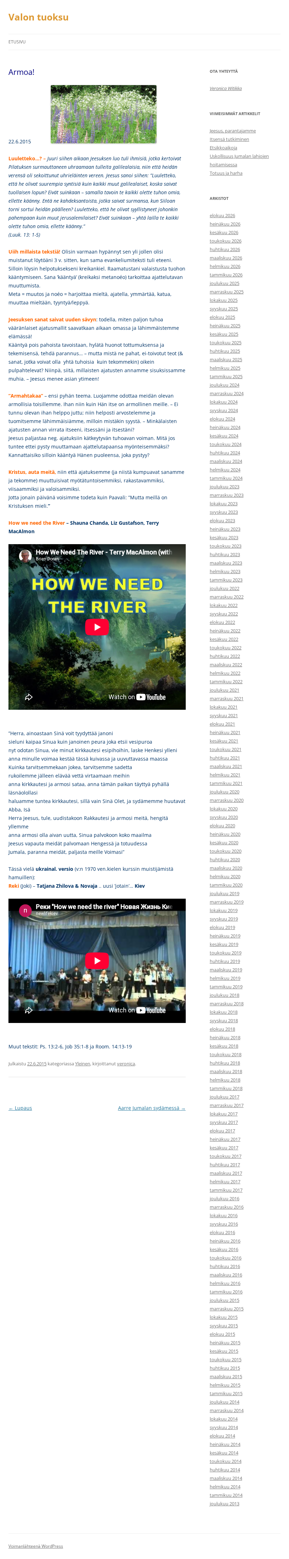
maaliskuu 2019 (226, 969)
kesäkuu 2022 (224, 639)
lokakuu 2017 (224, 1114)
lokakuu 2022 (224, 605)
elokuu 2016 (222, 1232)
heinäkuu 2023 (225, 529)
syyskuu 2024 (224, 410)
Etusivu (17, 42)
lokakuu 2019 (224, 910)
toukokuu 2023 (225, 546)
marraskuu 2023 (227, 495)
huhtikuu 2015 (225, 1368)
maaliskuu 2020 (226, 868)
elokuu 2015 (222, 1334)
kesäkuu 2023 (224, 537)
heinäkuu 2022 (225, 630)
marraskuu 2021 (227, 698)
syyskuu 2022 (224, 614)
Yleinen (82, 1063)
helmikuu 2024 (225, 469)
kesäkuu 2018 (224, 1046)
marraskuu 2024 (227, 393)
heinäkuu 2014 (225, 1444)
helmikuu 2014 (225, 1486)
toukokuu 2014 (225, 1461)
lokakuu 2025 (224, 300)
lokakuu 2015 (224, 1317)
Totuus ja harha (226, 173)
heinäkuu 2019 (225, 936)
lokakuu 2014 (224, 1419)
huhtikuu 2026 (225, 249)
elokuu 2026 (222, 215)
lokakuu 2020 (224, 808)
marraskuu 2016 (227, 1207)
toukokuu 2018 (225, 1054)
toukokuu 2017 (225, 1156)
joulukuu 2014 (224, 1402)
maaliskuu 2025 (226, 359)
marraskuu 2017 (227, 1105)
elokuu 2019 (222, 927)
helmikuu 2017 (225, 1181)
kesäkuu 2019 (224, 944)
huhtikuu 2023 (225, 554)
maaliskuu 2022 (226, 664)
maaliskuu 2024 (226, 461)
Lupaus (20, 1108)
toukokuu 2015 (225, 1359)
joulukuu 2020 (224, 792)
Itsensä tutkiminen (229, 139)
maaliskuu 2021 (226, 766)
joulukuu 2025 (224, 283)
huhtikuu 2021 (225, 758)
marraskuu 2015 (227, 1308)
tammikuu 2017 (226, 1190)
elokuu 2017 (222, 1130)
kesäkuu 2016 (224, 1249)
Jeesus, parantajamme (233, 130)
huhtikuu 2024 (225, 453)
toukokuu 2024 (225, 444)
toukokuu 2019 (225, 953)
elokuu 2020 (222, 825)
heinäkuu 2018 (225, 1037)
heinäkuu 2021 (225, 732)
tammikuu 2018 (226, 1088)
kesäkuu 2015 (224, 1351)
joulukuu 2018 (224, 995)
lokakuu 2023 (224, 503)
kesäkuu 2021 (224, 741)
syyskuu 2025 (224, 308)
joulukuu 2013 (224, 1503)
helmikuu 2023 (225, 571)
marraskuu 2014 (227, 1410)
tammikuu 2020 (226, 885)
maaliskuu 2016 (226, 1275)
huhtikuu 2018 (225, 1063)
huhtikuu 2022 (225, 656)
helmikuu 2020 (225, 876)
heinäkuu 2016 (225, 1241)
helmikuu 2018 (225, 1080)
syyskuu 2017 (224, 1122)
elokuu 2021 (222, 724)
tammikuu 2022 (226, 681)
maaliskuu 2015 (226, 1376)
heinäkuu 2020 (225, 834)
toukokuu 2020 (225, 851)
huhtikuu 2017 (225, 1164)
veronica (126, 1063)
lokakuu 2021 (224, 707)
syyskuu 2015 (224, 1325)
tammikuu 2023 (226, 580)
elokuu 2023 (222, 520)
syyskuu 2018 (224, 1020)
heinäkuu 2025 (225, 325)
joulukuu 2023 (224, 486)
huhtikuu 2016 (225, 1266)
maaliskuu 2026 (226, 258)
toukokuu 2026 (225, 241)
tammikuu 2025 (226, 376)
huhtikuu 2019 (225, 961)
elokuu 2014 (222, 1436)
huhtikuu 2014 (225, 1469)
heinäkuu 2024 (225, 427)
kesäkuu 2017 (224, 1147)
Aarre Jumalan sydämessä (152, 1108)
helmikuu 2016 (225, 1283)
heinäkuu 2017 (225, 1139)
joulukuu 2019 (224, 893)
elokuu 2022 (222, 622)
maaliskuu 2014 (226, 1478)
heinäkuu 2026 (225, 224)
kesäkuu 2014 (224, 1453)
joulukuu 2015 (224, 1300)
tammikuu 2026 (226, 275)
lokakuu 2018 (224, 1012)
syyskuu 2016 (224, 1224)
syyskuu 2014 (224, 1427)
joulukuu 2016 (224, 1198)
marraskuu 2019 (227, 902)
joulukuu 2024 (224, 385)
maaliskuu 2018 (226, 1071)
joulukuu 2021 (224, 690)
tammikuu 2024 (226, 478)
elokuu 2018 (222, 1029)
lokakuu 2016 (224, 1215)
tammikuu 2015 (226, 1393)
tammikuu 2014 (226, 1495)
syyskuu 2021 (224, 715)
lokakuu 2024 (224, 402)
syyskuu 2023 (224, 512)
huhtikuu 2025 (225, 351)
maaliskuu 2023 (226, 563)
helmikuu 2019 (225, 978)
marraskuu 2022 (227, 597)
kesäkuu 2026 (224, 232)
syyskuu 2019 (224, 919)
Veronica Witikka (226, 88)
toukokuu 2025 (225, 342)
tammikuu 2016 (226, 1292)
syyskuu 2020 (224, 817)
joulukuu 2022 (224, 588)
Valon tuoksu (38, 17)
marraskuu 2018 (227, 1003)
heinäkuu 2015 (225, 1342)
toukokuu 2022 (225, 647)
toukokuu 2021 (225, 749)
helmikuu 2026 (225, 266)
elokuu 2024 (222, 419)
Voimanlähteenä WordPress (35, 1546)
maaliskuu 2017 (226, 1173)
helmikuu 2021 (225, 775)
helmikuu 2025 (225, 368)
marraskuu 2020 (227, 800)
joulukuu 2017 (224, 1097)
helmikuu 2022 (225, 673)
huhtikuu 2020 (225, 859)
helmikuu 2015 (225, 1385)
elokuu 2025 (222, 317)
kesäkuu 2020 (224, 842)
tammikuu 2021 (226, 783)
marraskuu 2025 (227, 291)
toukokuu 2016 (225, 1258)
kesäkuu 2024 (224, 436)
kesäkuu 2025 (224, 334)
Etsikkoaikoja (223, 147)
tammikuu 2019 (226, 986)
